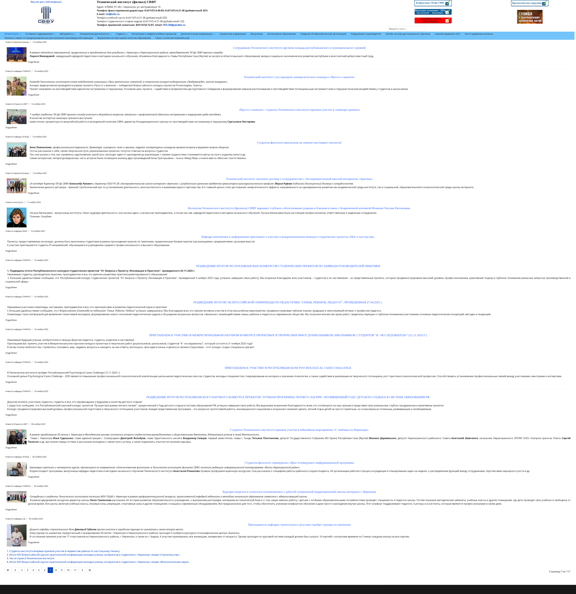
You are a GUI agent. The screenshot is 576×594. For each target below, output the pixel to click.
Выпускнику (256, 33)
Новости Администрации (17, 42)
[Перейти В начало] (7, 570)
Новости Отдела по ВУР (16, 104)
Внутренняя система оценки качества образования (124, 37)
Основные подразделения (39, 33)
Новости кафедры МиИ (16, 231)
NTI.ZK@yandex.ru (174, 25)
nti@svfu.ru (113, 14)
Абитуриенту (66, 33)
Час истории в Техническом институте (31, 558)
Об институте (11, 33)
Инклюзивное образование (281, 33)
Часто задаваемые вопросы (479, 33)
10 (68, 570)
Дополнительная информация (196, 33)
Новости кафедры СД (15, 518)
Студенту (120, 33)
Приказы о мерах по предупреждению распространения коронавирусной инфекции (48, 37)
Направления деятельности (94, 33)
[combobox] (406, 29)
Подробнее (33, 61)
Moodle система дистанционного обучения (408, 33)
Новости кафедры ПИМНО (17, 71)
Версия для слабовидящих (46, 1)
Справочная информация (232, 33)
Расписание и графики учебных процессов (154, 33)
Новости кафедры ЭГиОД (17, 136)
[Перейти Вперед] (82, 570)
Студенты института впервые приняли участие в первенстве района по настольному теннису (64, 551)
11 (75, 570)
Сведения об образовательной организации (323, 33)
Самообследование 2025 (447, 33)
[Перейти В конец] (89, 570)
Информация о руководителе (366, 33)
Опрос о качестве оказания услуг (172, 37)
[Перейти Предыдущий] (15, 570)
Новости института (14, 202)
